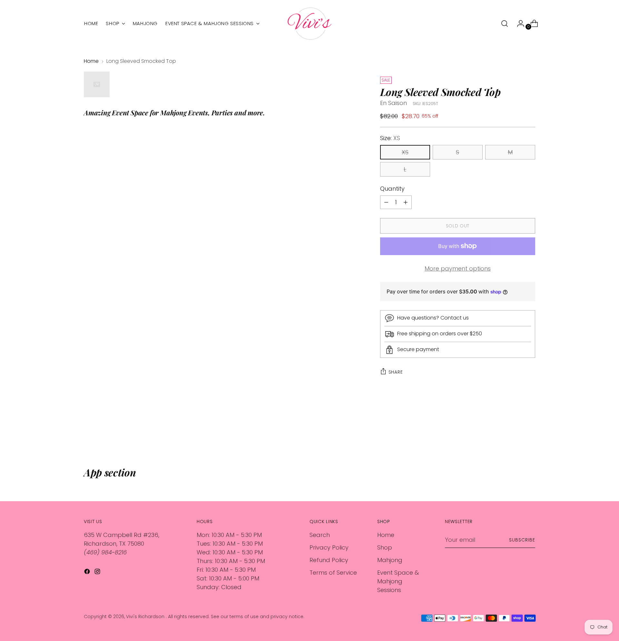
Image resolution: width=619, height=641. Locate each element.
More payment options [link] (458, 268)
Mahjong (389, 560)
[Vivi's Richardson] (309, 23)
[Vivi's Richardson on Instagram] (98, 572)
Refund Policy (329, 560)
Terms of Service (333, 573)
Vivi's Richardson (146, 616)
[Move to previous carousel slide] (514, 431)
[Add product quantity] (386, 202)
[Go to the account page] (518, 23)
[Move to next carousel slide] (529, 431)
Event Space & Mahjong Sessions (398, 581)
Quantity (392, 189)
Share (395, 372)
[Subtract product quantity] (405, 202)
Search (320, 535)
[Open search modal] (504, 23)
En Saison (393, 103)
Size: (390, 138)
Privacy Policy (329, 547)
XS (405, 152)
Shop (384, 547)
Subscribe (522, 540)
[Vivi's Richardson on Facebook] (88, 572)
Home (91, 61)
